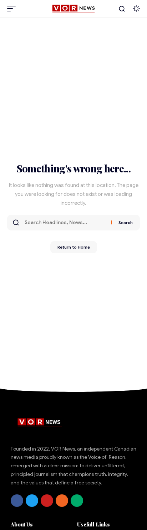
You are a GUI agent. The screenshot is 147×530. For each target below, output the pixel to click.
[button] (13, 8)
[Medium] (77, 500)
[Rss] (62, 500)
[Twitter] (32, 500)
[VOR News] (73, 8)
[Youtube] (47, 500)
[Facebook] (17, 500)
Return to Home (73, 247)
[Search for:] (65, 222)
